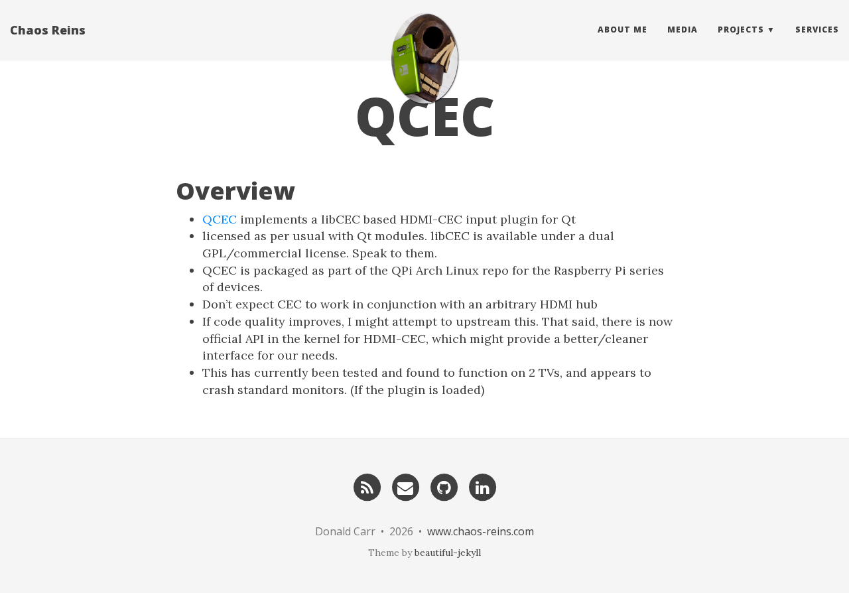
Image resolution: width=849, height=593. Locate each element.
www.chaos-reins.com (480, 531)
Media (682, 29)
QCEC (219, 219)
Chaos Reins (48, 30)
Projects (741, 29)
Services (817, 29)
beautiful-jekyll (448, 553)
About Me (622, 29)
